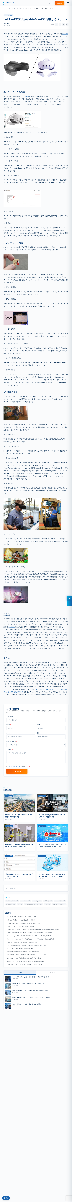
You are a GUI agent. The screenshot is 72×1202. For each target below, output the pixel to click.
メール (8, 733)
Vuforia (12, 627)
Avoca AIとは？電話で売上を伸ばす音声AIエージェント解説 (23, 923)
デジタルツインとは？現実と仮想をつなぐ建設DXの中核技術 (24, 958)
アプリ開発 (25, 96)
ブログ (9, 8)
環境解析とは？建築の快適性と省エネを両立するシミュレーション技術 (26, 955)
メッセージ (9, 749)
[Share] (67, 24)
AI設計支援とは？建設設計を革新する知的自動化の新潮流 (23, 951)
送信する (18, 771)
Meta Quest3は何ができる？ (13, 692)
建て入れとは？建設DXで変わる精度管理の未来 (20, 948)
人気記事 (52, 972)
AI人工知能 (48, 901)
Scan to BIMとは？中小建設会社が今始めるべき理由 (21, 917)
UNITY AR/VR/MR (12, 901)
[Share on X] (60, 24)
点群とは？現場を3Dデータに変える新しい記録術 (21, 920)
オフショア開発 (18, 8)
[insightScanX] (69, 603)
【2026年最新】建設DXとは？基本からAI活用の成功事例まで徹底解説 (26, 945)
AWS (47, 904)
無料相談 (59, 3)
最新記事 (19, 972)
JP (46, 3)
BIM (20, 904)
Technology (37, 901)
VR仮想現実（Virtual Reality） (33, 904)
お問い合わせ (10, 716)
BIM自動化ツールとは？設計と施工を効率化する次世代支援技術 (24, 964)
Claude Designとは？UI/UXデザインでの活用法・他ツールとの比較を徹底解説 (29, 936)
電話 (38, 733)
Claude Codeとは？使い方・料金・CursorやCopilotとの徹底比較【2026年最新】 (29, 932)
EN (49, 3)
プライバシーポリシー (15, 766)
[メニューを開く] (68, 3)
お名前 (8, 724)
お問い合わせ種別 (11, 741)
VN (52, 3)
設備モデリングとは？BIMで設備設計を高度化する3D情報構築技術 (25, 961)
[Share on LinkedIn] (63, 24)
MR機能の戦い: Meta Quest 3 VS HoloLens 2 (51, 689)
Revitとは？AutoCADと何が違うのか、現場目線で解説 (22, 942)
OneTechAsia (25, 901)
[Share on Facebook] (56, 24)
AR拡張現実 (10, 904)
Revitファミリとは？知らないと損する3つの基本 (20, 926)
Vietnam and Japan (59, 904)
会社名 (38, 724)
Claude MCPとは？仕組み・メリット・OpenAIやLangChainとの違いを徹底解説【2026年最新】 (34, 929)
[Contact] (69, 598)
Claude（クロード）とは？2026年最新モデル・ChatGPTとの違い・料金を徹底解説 (30, 939)
